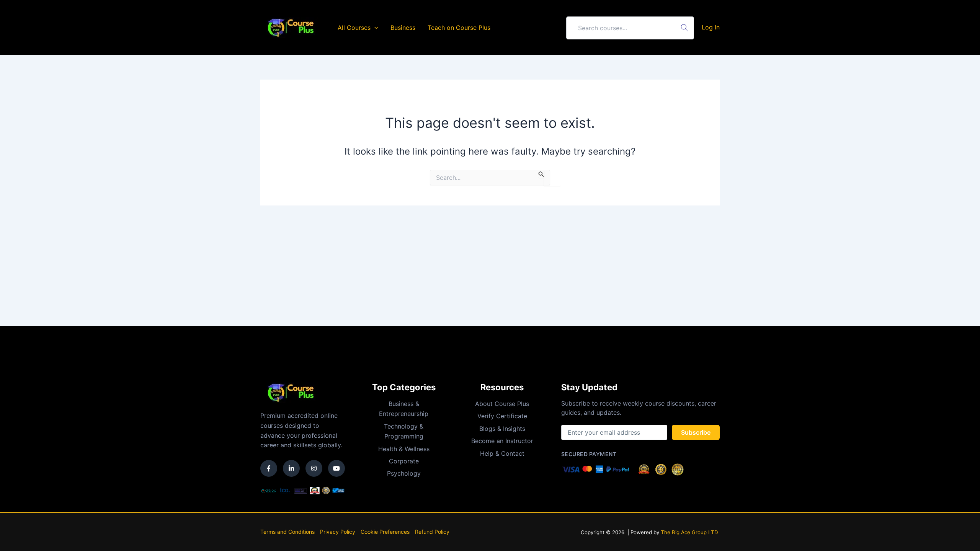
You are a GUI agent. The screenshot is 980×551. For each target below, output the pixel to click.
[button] (374, 27)
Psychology (404, 473)
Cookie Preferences (385, 531)
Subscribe (695, 432)
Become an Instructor (502, 441)
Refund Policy (432, 531)
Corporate (404, 461)
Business (402, 27)
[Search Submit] (541, 174)
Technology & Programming (403, 431)
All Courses (354, 27)
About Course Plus (502, 404)
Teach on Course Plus (459, 27)
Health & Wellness (404, 449)
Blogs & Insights (502, 428)
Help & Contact (502, 453)
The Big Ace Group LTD (689, 532)
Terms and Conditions (287, 531)
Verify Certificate (502, 416)
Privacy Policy (337, 531)
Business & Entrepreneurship (403, 408)
